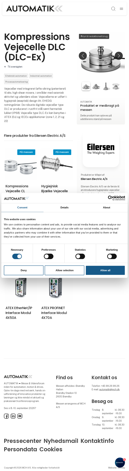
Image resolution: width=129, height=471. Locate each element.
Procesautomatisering (16, 82)
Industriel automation (41, 76)
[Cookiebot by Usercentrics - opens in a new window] (110, 198)
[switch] (48, 256)
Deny (24, 270)
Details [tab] (64, 207)
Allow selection (65, 270)
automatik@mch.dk (109, 389)
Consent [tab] (22, 207)
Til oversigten (15, 66)
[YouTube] (19, 417)
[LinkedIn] (13, 417)
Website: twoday (116, 467)
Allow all (105, 270)
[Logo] (34, 8)
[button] (83, 56)
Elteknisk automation (16, 76)
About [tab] (106, 207)
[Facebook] (6, 417)
